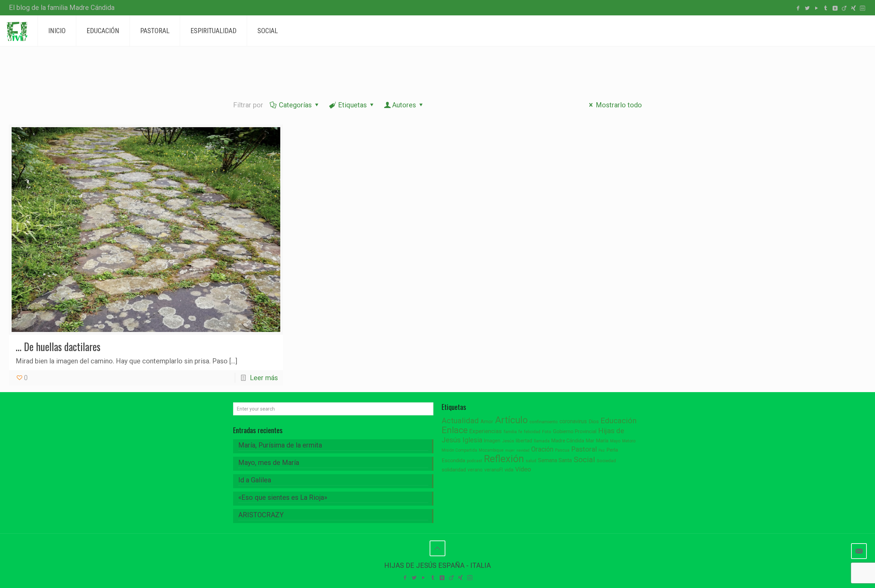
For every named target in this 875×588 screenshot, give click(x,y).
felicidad (532, 431)
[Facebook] (798, 8)
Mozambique (491, 450)
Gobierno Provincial (574, 432)
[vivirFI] (17, 30)
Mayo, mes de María (268, 462)
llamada (542, 440)
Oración (542, 449)
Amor (487, 422)
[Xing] (853, 8)
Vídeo (523, 469)
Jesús (508, 440)
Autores (404, 105)
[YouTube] (816, 8)
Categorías (295, 105)
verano (475, 469)
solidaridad (454, 470)
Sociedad (606, 460)
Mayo (615, 441)
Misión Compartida (459, 450)
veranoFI (493, 469)
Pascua (562, 450)
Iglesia (472, 440)
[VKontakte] (834, 8)
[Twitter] (807, 8)
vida (508, 470)
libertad (524, 440)
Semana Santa (555, 460)
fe (520, 431)
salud (531, 460)
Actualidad (460, 420)
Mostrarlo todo (619, 105)
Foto (546, 431)
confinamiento (543, 421)
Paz (601, 450)
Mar (590, 440)
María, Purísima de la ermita (280, 445)
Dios (594, 421)
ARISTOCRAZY (261, 515)
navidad (522, 450)
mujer (510, 450)
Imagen (492, 440)
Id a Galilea (254, 480)
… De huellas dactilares (58, 346)
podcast (474, 460)
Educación (619, 420)
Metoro (628, 441)
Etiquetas (352, 105)
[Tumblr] (825, 8)
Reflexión (504, 459)
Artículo (511, 420)
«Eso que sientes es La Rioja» (282, 497)
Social (584, 459)
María (602, 440)
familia (510, 431)
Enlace (455, 430)
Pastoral (584, 449)
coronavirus (573, 421)
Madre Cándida (567, 440)
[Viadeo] (844, 8)
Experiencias (485, 431)
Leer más (264, 378)
